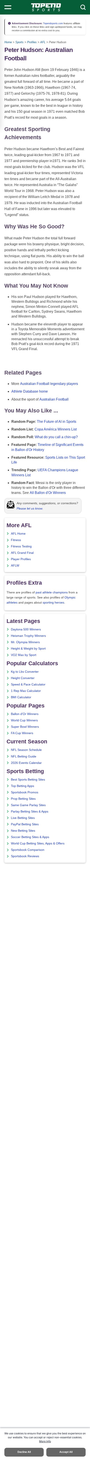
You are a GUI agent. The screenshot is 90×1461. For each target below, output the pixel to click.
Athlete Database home (29, 391)
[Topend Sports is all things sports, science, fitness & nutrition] (46, 7)
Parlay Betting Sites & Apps (29, 811)
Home (8, 42)
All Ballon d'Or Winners (48, 493)
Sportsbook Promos (24, 792)
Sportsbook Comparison (27, 849)
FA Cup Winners (22, 733)
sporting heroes (53, 602)
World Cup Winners (24, 720)
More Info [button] (45, 1441)
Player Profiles (21, 559)
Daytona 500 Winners (26, 629)
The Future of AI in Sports (56, 421)
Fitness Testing (21, 546)
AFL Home (18, 533)
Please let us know (29, 508)
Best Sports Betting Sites (28, 779)
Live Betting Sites (23, 818)
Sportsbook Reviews (25, 856)
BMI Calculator (21, 697)
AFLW (15, 565)
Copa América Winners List (56, 429)
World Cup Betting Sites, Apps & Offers (37, 843)
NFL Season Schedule (26, 750)
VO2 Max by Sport (23, 655)
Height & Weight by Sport (28, 648)
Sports (19, 42)
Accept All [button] (66, 1452)
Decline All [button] (24, 1452)
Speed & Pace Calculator (28, 684)
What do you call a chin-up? (56, 437)
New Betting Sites (23, 830)
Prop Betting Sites (23, 798)
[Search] (83, 7)
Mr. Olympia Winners (25, 642)
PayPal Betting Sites (25, 824)
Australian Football (54, 399)
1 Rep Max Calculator (26, 691)
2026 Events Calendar (26, 763)
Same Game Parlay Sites (28, 805)
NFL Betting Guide (23, 756)
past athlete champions (52, 592)
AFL (42, 42)
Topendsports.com (52, 23)
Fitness (16, 540)
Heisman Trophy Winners (28, 635)
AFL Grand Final (22, 552)
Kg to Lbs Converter (25, 671)
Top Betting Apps (22, 786)
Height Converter (23, 678)
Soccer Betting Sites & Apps (30, 837)
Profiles (32, 42)
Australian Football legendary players (49, 384)
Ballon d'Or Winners (24, 714)
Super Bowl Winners (25, 726)
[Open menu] (7, 7)
